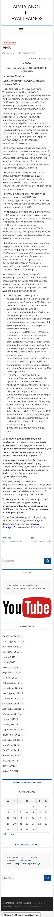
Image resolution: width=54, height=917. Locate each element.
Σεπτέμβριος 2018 (11, 708)
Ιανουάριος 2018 (11, 734)
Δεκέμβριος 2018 (11, 693)
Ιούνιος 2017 (8, 765)
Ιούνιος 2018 (8, 724)
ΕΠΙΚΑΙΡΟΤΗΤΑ (28, 53)
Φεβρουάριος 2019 (12, 683)
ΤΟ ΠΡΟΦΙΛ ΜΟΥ (9, 43)
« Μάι (5, 834)
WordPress (13, 906)
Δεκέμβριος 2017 (11, 740)
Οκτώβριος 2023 (10, 636)
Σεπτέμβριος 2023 (11, 641)
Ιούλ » (12, 834)
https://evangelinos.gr (27, 863)
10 (39, 812)
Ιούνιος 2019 (8, 662)
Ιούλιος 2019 (8, 657)
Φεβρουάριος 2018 (12, 729)
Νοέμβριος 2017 (10, 745)
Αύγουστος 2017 (10, 755)
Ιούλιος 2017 (8, 760)
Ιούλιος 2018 (8, 719)
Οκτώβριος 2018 (10, 703)
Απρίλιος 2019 (10, 672)
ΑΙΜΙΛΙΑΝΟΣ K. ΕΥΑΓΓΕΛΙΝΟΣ (27, 13)
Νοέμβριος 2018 (10, 698)
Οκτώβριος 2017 (10, 750)
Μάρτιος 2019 (9, 677)
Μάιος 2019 (8, 667)
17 (39, 818)
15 (27, 818)
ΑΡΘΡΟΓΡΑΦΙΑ (27, 626)
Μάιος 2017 (8, 771)
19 (8, 823)
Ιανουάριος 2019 (11, 688)
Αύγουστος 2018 (10, 714)
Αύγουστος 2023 (10, 646)
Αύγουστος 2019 (10, 651)
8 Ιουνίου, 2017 (10, 53)
